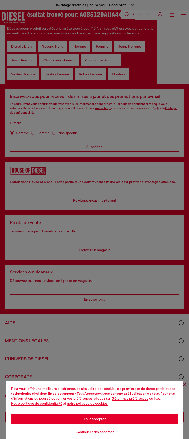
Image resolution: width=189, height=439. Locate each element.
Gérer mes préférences (130, 398)
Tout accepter (95, 419)
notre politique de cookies (87, 403)
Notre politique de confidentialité (36, 403)
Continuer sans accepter (95, 432)
